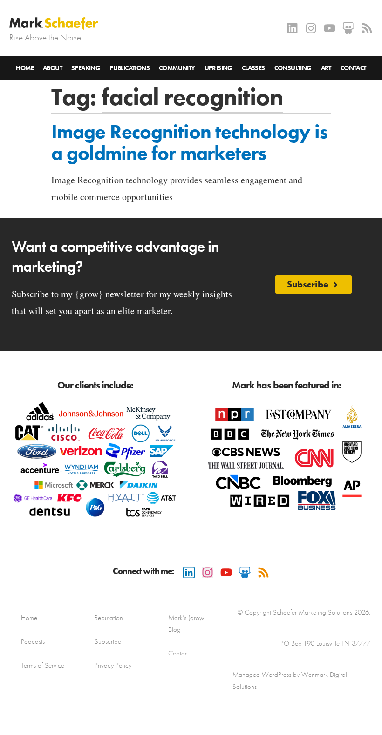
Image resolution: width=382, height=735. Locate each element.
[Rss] (367, 28)
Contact (353, 68)
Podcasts (33, 641)
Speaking (85, 68)
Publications (129, 68)
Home (25, 68)
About (52, 68)
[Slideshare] (348, 28)
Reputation (109, 617)
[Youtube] (329, 28)
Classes (253, 68)
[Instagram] (311, 28)
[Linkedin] (292, 28)
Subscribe (108, 641)
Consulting (293, 68)
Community (177, 68)
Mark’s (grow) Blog (187, 623)
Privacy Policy (113, 665)
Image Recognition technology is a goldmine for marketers (189, 142)
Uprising (218, 68)
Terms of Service (42, 665)
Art (326, 68)
